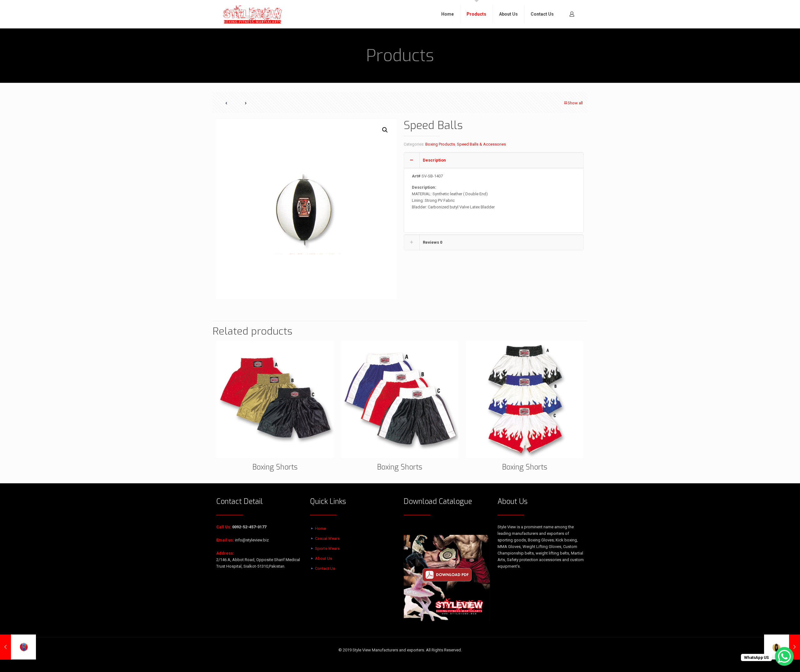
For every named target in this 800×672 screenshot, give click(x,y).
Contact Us (325, 568)
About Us (323, 558)
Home (320, 528)
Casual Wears (327, 538)
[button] (385, 130)
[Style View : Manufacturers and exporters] (252, 14)
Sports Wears (327, 548)
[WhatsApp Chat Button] (784, 656)
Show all (575, 103)
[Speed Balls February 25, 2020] (18, 647)
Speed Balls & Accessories (481, 144)
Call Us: (223, 527)
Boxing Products (440, 144)
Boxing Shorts (275, 467)
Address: (225, 553)
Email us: (225, 540)
